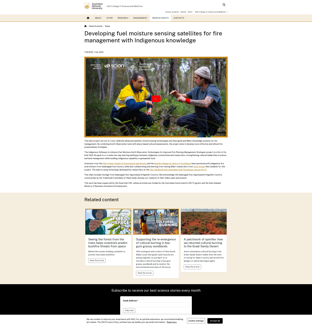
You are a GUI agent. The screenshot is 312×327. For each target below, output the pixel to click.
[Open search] (224, 4)
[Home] (85, 26)
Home (88, 18)
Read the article (97, 260)
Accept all (215, 321)
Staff (190, 12)
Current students (172, 12)
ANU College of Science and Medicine (124, 6)
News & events (95, 26)
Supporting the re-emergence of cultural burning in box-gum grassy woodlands (156, 243)
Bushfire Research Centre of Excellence (172, 163)
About (98, 18)
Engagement (140, 18)
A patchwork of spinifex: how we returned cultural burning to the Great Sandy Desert (203, 243)
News (107, 26)
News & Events (160, 18)
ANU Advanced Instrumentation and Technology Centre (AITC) (178, 170)
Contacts (178, 18)
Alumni (183, 12)
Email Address (130, 301)
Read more (172, 322)
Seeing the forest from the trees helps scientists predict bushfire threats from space (107, 243)
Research (123, 18)
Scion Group (199, 166)
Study (109, 18)
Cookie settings (196, 321)
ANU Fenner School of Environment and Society (124, 163)
